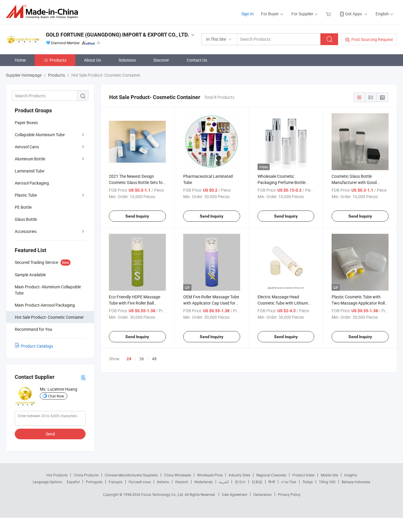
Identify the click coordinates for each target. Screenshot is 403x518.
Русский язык (140, 481)
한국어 (240, 481)
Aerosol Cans (27, 146)
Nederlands (203, 481)
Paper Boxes (26, 122)
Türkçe (307, 481)
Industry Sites (239, 475)
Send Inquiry (137, 216)
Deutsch (181, 481)
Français (115, 481)
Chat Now (56, 396)
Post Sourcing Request (372, 39)
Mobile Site (329, 475)
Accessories (26, 231)
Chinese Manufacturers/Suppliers (131, 475)
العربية (224, 481)
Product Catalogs (37, 346)
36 (141, 358)
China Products (86, 475)
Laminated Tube (29, 171)
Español (73, 481)
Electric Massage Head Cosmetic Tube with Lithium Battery (283, 303)
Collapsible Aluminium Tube (40, 134)
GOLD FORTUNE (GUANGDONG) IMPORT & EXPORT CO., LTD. (117, 35)
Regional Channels (271, 475)
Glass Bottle (26, 219)
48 (154, 358)
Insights (350, 475)
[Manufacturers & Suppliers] (44, 12)
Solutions (127, 60)
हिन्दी (271, 481)
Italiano (163, 481)
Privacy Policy (289, 494)
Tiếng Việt (327, 481)
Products (58, 60)
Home (20, 60)
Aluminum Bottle (30, 159)
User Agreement (234, 494)
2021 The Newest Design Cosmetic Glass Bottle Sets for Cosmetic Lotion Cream (136, 182)
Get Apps (353, 14)
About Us (92, 60)
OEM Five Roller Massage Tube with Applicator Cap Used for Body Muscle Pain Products (211, 303)
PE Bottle (23, 207)
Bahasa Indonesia (356, 481)
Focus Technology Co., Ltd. (163, 494)
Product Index (303, 475)
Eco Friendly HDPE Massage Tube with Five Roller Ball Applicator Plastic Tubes (134, 303)
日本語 (257, 481)
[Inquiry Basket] (329, 14)
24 (129, 358)
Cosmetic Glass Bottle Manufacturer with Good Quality (354, 182)
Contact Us (197, 60)
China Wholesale (177, 475)
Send (50, 434)
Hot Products (57, 475)
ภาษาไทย (288, 481)
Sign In (247, 14)
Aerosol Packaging (32, 183)
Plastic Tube (26, 195)
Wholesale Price (209, 475)
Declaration (262, 494)
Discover (161, 60)
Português (94, 481)
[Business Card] (83, 377)
